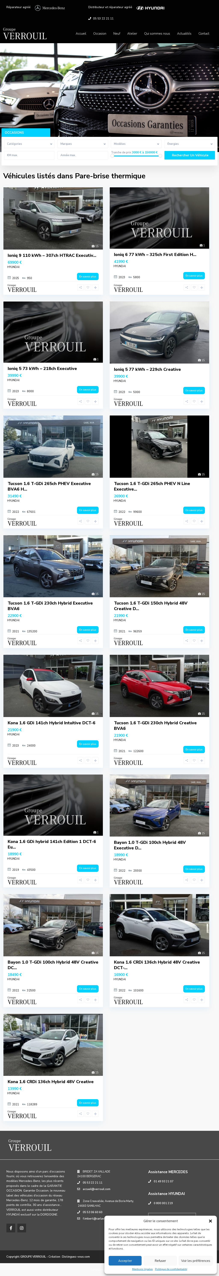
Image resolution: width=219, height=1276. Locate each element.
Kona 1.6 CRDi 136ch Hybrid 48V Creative (51, 1082)
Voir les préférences (195, 1261)
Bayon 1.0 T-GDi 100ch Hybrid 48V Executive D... (150, 845)
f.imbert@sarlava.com (97, 1219)
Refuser (160, 1261)
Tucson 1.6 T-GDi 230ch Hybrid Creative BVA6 (155, 725)
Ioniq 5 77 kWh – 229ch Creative (147, 369)
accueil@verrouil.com (96, 1189)
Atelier (132, 33)
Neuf (116, 33)
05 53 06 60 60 (92, 1212)
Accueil (81, 33)
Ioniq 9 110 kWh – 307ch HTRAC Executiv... (52, 255)
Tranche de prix (121, 152)
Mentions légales (142, 1269)
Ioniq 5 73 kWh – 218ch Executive (42, 368)
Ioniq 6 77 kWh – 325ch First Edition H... (155, 254)
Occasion (99, 33)
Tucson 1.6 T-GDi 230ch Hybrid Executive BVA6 (50, 606)
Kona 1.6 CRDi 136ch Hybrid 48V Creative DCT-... (157, 965)
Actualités (184, 33)
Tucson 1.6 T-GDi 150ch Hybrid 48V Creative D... (151, 606)
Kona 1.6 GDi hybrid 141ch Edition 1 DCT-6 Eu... (52, 844)
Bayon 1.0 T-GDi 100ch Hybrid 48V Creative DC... (53, 965)
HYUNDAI (13, 267)
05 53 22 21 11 (103, 18)
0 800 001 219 (163, 1203)
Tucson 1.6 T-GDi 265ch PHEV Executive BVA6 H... (49, 486)
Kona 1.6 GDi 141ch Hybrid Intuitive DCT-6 (51, 723)
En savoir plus (87, 276)
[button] (210, 1221)
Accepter (125, 1261)
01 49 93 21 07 (163, 1181)
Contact (203, 33)
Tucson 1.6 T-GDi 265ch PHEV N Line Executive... (152, 486)
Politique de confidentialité (171, 1269)
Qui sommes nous (157, 33)
